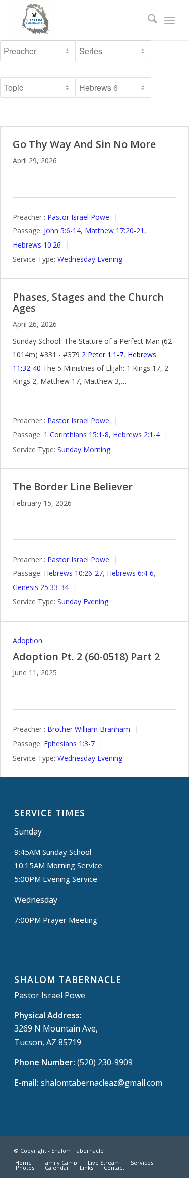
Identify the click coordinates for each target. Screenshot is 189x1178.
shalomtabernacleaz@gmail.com (101, 1082)
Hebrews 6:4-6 (130, 573)
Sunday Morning (83, 449)
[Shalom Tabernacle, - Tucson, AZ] (78, 20)
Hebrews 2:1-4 (136, 434)
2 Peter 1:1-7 (102, 354)
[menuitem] (147, 20)
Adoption (27, 640)
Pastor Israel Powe (78, 217)
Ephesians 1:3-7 (69, 743)
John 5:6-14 (62, 230)
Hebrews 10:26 (37, 245)
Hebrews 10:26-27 (73, 573)
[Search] (147, 20)
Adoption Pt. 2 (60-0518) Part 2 (86, 656)
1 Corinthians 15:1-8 (76, 434)
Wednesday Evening (89, 259)
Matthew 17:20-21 (114, 230)
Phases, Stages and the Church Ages (88, 302)
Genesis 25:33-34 (41, 587)
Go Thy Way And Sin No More (84, 144)
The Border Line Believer (73, 487)
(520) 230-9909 (105, 1062)
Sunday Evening (82, 601)
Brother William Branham (88, 729)
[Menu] (169, 20)
